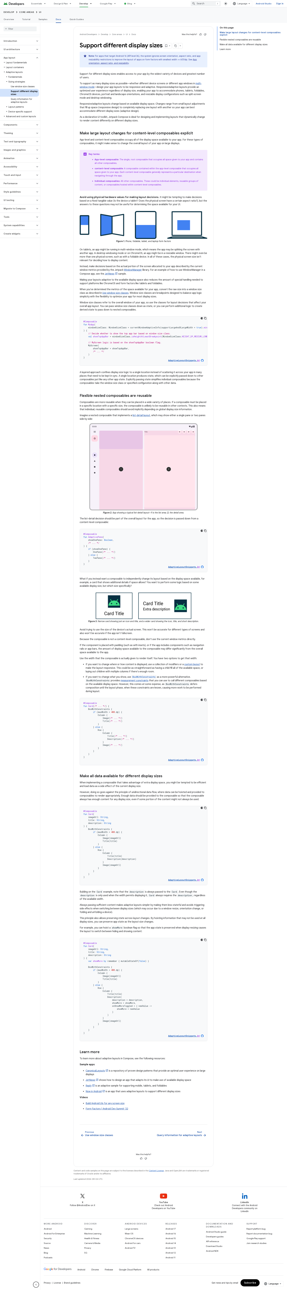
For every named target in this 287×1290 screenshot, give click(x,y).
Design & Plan (61, 3)
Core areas (26, 12)
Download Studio (214, 1246)
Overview (9, 19)
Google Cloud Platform (130, 1269)
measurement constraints (134, 680)
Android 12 (170, 1252)
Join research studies (256, 1243)
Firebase (109, 1269)
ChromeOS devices (134, 1238)
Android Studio (264, 3)
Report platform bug (255, 1228)
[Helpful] (200, 34)
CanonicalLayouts (95, 1070)
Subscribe (250, 1282)
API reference (212, 1241)
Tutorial (26, 19)
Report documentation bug (259, 1233)
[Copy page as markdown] (175, 45)
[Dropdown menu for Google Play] (116, 3)
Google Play (106, 3)
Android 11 (170, 1257)
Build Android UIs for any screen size (105, 1103)
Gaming (88, 1228)
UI (40, 12)
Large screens (131, 1228)
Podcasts (48, 1257)
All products (153, 1269)
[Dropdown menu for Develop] (92, 3)
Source (47, 1243)
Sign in (279, 3)
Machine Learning (92, 1233)
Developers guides (214, 1236)
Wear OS (129, 1233)
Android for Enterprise (54, 1233)
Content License (156, 1170)
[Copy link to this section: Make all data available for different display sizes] (165, 776)
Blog (129, 3)
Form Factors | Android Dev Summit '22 (107, 1108)
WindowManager (133, 269)
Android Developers (88, 34)
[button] (17, 41)
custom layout (192, 664)
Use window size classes (115, 292)
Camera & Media (92, 1243)
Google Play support (255, 1238)
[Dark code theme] (202, 318)
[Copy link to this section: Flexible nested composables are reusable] (155, 396)
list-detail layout (141, 415)
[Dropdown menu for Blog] (136, 3)
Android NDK (212, 1251)
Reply (88, 1085)
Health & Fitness (91, 1238)
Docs (58, 19)
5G (85, 1252)
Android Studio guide (216, 1231)
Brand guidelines (72, 1283)
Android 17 (170, 1228)
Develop (83, 3)
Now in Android (94, 1091)
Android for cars (132, 1243)
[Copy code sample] (205, 318)
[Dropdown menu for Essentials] (46, 3)
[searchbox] (20, 28)
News (46, 1248)
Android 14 (170, 1243)
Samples (43, 19)
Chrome (95, 1269)
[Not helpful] (205, 34)
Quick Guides (77, 19)
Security (48, 1238)
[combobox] (206, 3)
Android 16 (170, 1233)
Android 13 (170, 1248)
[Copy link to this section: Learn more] (103, 1052)
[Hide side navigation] (36, 1285)
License (57, 1283)
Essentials (36, 3)
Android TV (130, 1248)
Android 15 (170, 1238)
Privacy (87, 1248)
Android (48, 1228)
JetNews (109, 273)
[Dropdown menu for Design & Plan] (72, 3)
